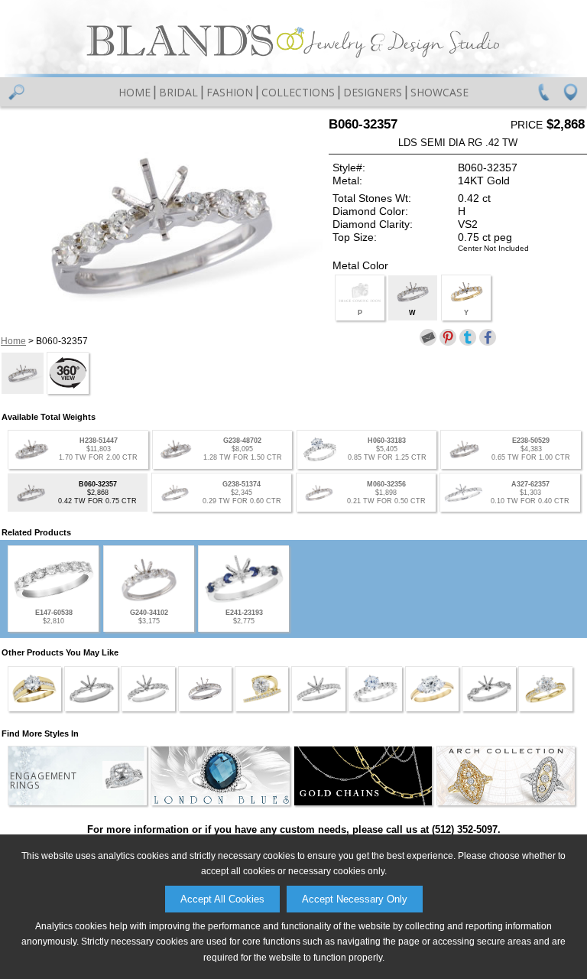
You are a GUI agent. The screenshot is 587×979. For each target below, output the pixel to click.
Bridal (178, 92)
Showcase (439, 92)
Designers (372, 92)
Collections (298, 92)
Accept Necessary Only (354, 899)
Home (134, 92)
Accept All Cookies (222, 899)
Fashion (229, 92)
